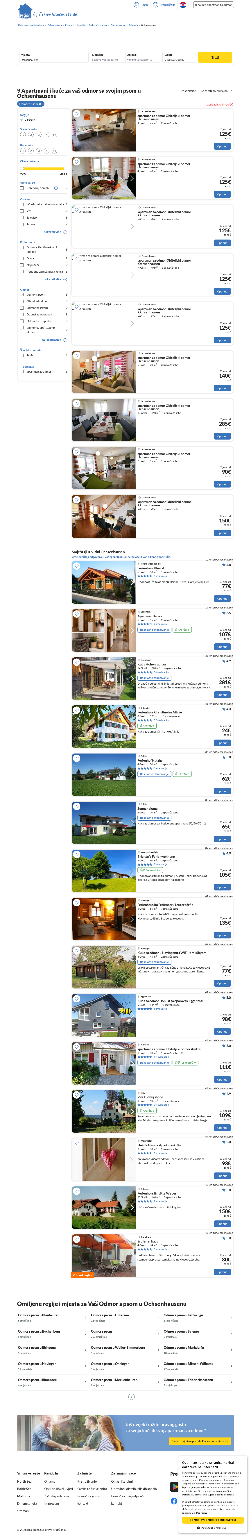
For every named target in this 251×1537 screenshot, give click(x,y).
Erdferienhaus (147, 1241)
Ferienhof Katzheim (151, 760)
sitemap (23, 1511)
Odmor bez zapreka (47, 321)
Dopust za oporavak (47, 314)
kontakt (82, 1503)
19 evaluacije (161, 1056)
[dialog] (212, 1494)
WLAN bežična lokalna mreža (47, 204)
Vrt (47, 211)
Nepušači (47, 265)
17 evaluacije (161, 720)
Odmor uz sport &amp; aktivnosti (47, 330)
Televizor (47, 217)
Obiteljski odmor (47, 301)
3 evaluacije (160, 623)
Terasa (47, 224)
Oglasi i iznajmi (122, 1481)
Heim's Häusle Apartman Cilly (159, 1145)
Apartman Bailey (149, 616)
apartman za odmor (47, 371)
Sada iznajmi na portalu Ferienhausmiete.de (200, 1441)
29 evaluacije (161, 1104)
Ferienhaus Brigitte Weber (156, 1193)
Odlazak (132, 54)
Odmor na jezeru (47, 307)
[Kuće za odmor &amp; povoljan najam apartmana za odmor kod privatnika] (47, 14)
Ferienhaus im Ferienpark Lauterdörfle (165, 905)
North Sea (24, 1481)
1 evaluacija (160, 768)
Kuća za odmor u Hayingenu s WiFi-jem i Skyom (171, 953)
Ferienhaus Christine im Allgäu (159, 712)
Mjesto (25, 54)
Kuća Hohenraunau (151, 664)
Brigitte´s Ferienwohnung (156, 856)
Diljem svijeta (27, 1503)
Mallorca (23, 1496)
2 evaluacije (160, 1201)
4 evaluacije (160, 575)
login (145, 4)
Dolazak (97, 54)
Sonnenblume (147, 809)
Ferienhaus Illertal (150, 568)
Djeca (47, 258)
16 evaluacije (161, 672)
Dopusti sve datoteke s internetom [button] (213, 1520)
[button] (213, 1528)
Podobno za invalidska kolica (47, 271)
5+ (54, 134)
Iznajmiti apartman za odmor (213, 4)
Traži (215, 57)
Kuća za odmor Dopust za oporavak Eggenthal (170, 1001)
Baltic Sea (24, 1489)
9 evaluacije (160, 1008)
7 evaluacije (160, 864)
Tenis (47, 355)
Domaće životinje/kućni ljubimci (47, 249)
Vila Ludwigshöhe (150, 1097)
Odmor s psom (47, 294)
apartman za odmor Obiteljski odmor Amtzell (169, 1049)
